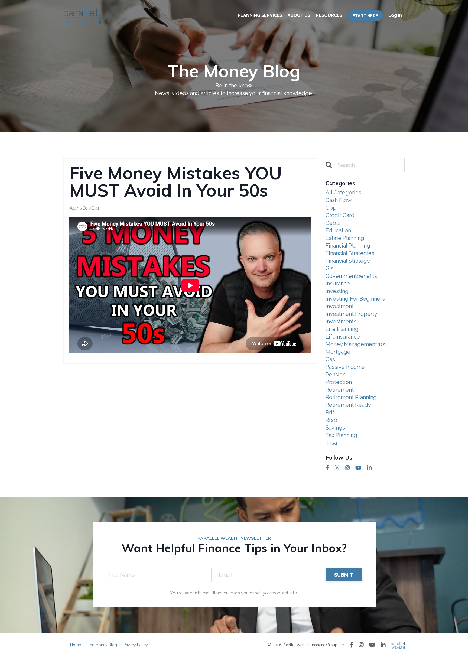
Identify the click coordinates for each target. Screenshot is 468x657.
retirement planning (351, 397)
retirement (340, 389)
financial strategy (348, 261)
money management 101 (356, 344)
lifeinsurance (343, 336)
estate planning (345, 238)
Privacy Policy (135, 645)
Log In (395, 15)
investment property (351, 314)
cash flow (339, 200)
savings (335, 427)
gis (329, 268)
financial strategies (350, 253)
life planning (342, 329)
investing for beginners (355, 298)
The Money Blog (102, 645)
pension (336, 374)
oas (330, 359)
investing (337, 291)
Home (75, 645)
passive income (345, 367)
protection (339, 382)
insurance (338, 283)
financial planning (348, 245)
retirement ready (348, 405)
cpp (331, 207)
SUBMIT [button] (343, 575)
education (338, 230)
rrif (330, 412)
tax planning (341, 435)
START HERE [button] (365, 15)
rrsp (331, 420)
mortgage (338, 352)
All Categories (343, 192)
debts (333, 223)
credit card (340, 215)
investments (341, 321)
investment (340, 306)
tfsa (331, 443)
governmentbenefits (351, 276)
